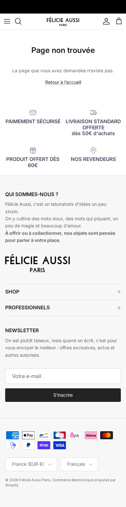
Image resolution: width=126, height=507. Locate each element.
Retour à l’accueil (63, 82)
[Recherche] (21, 21)
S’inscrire (63, 395)
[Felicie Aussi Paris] (63, 21)
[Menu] (7, 21)
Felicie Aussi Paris (34, 480)
